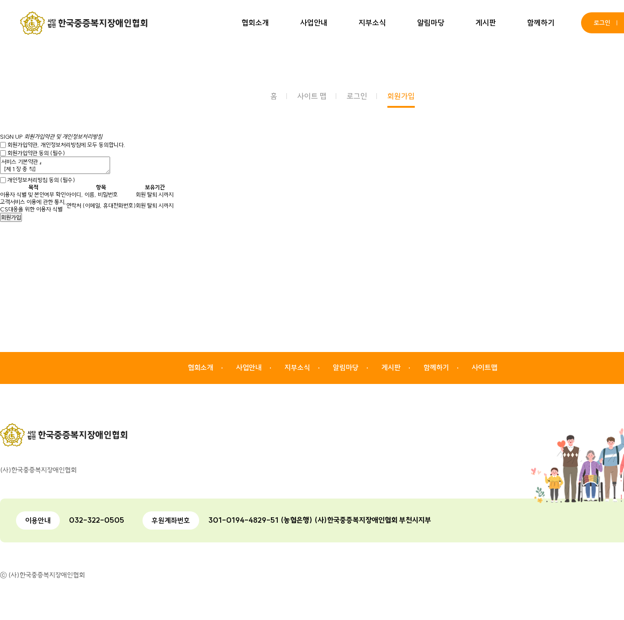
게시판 (486, 22)
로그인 (602, 23)
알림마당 (430, 22)
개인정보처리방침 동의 (41, 180)
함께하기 (541, 22)
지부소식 (372, 22)
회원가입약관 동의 (36, 153)
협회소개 (255, 22)
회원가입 (401, 96)
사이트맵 (484, 367)
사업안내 (314, 22)
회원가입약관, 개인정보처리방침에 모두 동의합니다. (66, 144)
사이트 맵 (312, 96)
